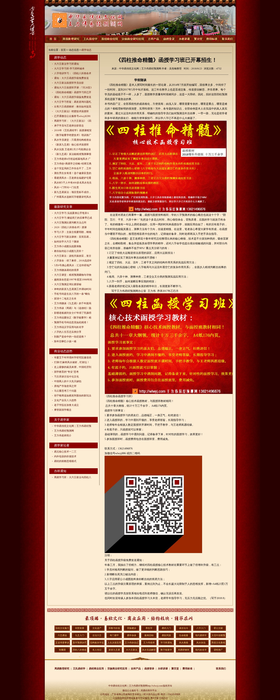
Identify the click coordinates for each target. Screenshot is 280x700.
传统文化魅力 (62, 628)
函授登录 (149, 668)
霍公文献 (218, 628)
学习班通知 (166, 642)
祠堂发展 (79, 628)
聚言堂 (175, 668)
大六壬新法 (131, 649)
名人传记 (97, 649)
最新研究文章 (63, 206)
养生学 (149, 628)
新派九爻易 (114, 649)
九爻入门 (79, 635)
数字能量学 (166, 649)
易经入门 (166, 628)
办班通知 (60, 471)
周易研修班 (183, 649)
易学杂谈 (131, 635)
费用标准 (187, 668)
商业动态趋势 (63, 351)
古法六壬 (97, 635)
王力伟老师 (149, 642)
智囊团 (62, 649)
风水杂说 (201, 642)
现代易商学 (201, 635)
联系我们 (221, 668)
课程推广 (218, 649)
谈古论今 (183, 628)
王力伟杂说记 (131, 642)
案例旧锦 (149, 635)
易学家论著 (61, 445)
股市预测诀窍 (79, 642)
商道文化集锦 (218, 642)
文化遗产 (97, 628)
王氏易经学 (79, 668)
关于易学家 (61, 419)
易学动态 (86, 49)
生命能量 (183, 635)
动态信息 (74, 49)
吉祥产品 (136, 668)
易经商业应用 (96, 668)
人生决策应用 (114, 642)
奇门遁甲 (114, 635)
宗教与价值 (114, 628)
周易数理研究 (61, 668)
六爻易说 (62, 635)
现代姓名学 (201, 649)
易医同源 (166, 635)
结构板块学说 (97, 642)
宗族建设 (131, 628)
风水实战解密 (149, 649)
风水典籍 (183, 642)
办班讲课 (163, 668)
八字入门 (201, 628)
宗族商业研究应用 (117, 668)
